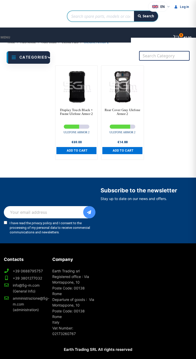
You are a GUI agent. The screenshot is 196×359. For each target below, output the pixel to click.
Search (148, 16)
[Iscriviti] (89, 212)
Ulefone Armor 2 (77, 132)
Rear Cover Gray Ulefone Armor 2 (123, 112)
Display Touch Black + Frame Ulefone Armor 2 (76, 112)
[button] (76, 150)
